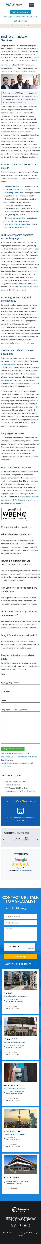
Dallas (14, 1221)
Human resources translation (17, 212)
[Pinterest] (11, 1226)
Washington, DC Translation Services (20, 1217)
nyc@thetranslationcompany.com (15, 1134)
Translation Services (14, 26)
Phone (3, 701)
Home (3, 26)
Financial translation (13, 186)
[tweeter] (20, 1226)
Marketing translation (14, 193)
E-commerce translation (15, 218)
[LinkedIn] (29, 1226)
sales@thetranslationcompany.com (20, 16)
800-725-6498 (20, 20)
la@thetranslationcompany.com (14, 1042)
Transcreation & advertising (16, 199)
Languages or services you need (14, 710)
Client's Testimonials (23, 870)
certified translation (8, 364)
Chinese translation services (24, 71)
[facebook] (15, 1226)
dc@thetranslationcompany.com (14, 1088)
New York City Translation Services (20, 1219)
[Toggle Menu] (31, 5)
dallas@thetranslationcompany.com (16, 996)
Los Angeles (25, 1221)
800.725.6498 (6, 766)
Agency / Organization (10, 683)
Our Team (23, 801)
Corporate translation (14, 205)
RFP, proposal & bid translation (17, 224)
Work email (5, 692)
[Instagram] (25, 1226)
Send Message (20, 957)
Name (3, 674)
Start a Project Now (20, 12)
